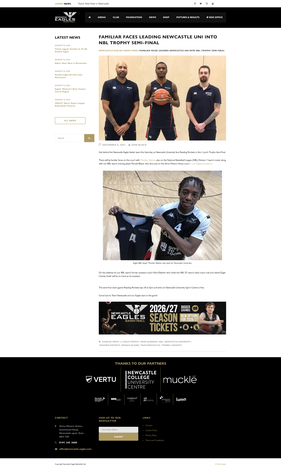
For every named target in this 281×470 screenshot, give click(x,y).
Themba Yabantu (148, 160)
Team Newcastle (150, 345)
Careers (149, 425)
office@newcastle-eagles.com (75, 449)
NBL (161, 341)
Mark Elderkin (148, 341)
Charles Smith (110, 341)
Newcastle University (178, 341)
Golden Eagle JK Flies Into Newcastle (68, 76)
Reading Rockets (110, 345)
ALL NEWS (70, 120)
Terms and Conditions (155, 440)
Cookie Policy (151, 430)
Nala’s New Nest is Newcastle (71, 63)
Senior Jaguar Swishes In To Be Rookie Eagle (71, 50)
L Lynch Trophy (129, 341)
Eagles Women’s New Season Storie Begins (70, 90)
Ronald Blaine (130, 345)
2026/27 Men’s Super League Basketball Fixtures (70, 104)
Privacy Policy (151, 435)
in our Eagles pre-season (201, 163)
